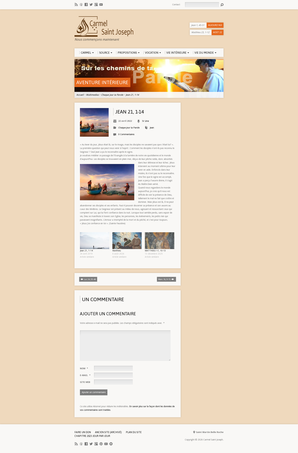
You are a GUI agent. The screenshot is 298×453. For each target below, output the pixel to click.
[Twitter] (91, 4)
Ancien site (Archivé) (108, 432)
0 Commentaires (126, 134)
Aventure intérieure (102, 82)
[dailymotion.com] (111, 443)
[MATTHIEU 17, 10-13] (159, 240)
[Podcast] (81, 4)
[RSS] (76, 4)
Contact (176, 4)
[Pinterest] (101, 443)
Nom (84, 368)
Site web (85, 382)
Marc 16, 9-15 (164, 279)
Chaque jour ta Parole (112, 95)
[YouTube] (101, 4)
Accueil (80, 95)
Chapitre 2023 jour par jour (92, 436)
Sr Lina (145, 121)
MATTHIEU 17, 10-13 (155, 250)
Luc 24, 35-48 (90, 279)
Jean (152, 127)
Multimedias (92, 95)
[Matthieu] (127, 240)
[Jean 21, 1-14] (94, 240)
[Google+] (96, 4)
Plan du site (134, 432)
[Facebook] (86, 4)
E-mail (85, 375)
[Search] (222, 4)
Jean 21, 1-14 (132, 95)
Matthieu (116, 250)
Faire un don (82, 432)
